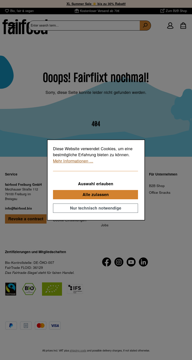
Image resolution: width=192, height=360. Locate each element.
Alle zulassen (95, 194)
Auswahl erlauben (95, 184)
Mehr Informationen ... (73, 161)
